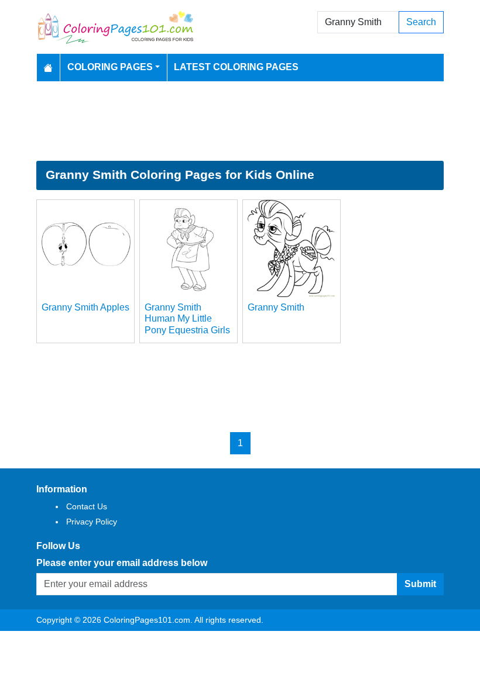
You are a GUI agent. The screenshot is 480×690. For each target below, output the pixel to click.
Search (421, 22)
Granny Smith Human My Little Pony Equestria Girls (187, 318)
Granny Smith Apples (85, 307)
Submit (420, 584)
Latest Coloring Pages (236, 67)
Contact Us (86, 506)
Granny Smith (276, 307)
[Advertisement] (240, 121)
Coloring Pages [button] (110, 67)
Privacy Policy (91, 521)
